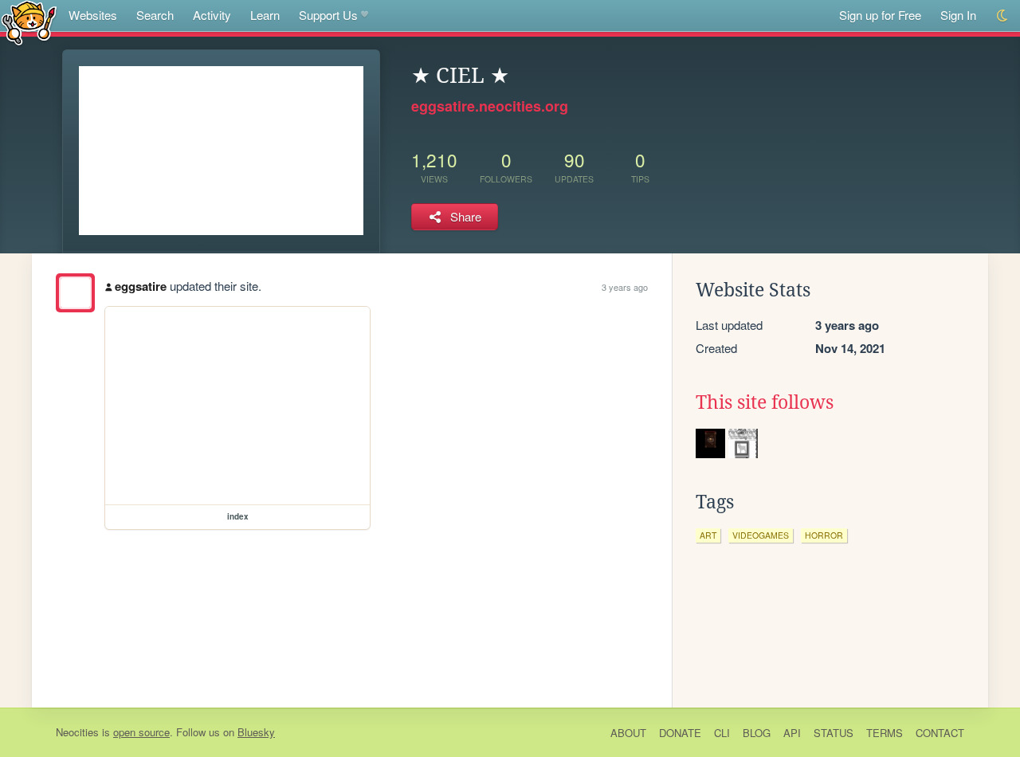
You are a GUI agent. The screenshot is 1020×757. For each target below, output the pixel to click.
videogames (760, 535)
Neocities (77, 731)
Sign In (958, 14)
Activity (212, 14)
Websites (93, 14)
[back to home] (29, 22)
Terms (884, 732)
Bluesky (256, 731)
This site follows (765, 402)
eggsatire (141, 286)
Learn (265, 14)
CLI (722, 732)
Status (833, 732)
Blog (757, 732)
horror (824, 535)
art (708, 535)
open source (141, 731)
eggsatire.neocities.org (489, 106)
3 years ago (625, 286)
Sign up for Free (880, 14)
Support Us (328, 14)
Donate (680, 732)
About (628, 732)
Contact (940, 732)
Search (155, 14)
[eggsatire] (75, 293)
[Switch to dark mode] (1003, 15)
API (792, 732)
